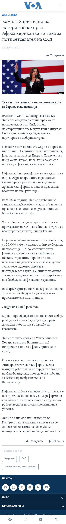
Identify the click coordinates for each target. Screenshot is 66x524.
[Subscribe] (46, 487)
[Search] (56, 519)
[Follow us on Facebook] (5, 487)
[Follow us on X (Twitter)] (21, 487)
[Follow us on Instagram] (13, 487)
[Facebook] (10, 519)
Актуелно (9, 15)
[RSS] (38, 487)
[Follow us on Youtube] (30, 487)
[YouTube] (40, 519)
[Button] (55, 55)
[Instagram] (25, 519)
